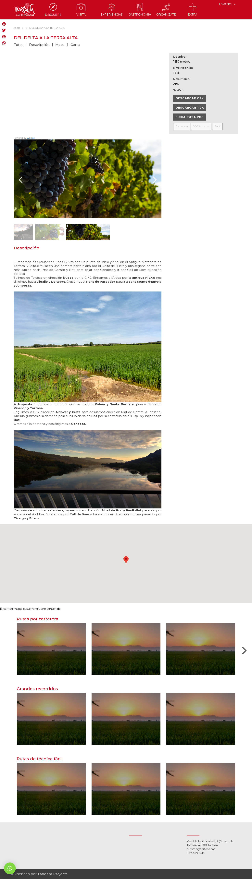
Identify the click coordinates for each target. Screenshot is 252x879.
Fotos (18, 45)
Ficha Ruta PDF (190, 117)
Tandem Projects (52, 874)
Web (179, 90)
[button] (10, 868)
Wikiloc (31, 138)
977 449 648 (195, 853)
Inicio (17, 27)
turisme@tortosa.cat (201, 849)
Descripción (39, 45)
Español (226, 4)
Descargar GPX (190, 98)
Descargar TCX (190, 107)
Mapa (60, 45)
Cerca (75, 45)
